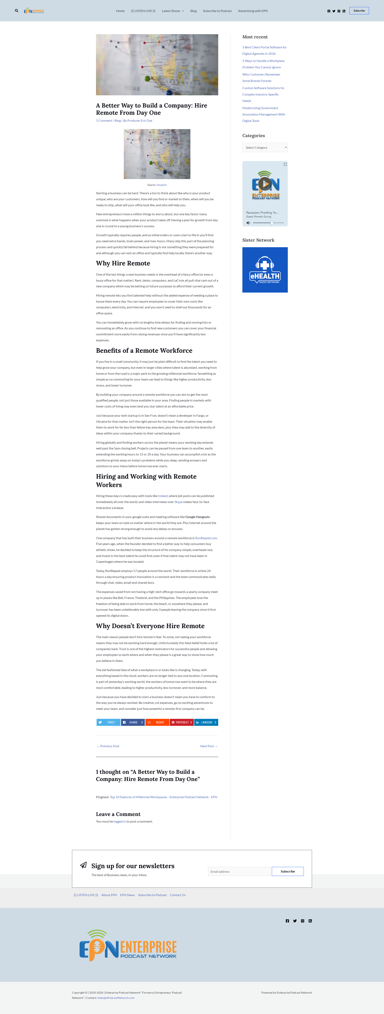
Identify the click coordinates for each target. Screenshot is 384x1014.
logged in (120, 821)
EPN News (127, 895)
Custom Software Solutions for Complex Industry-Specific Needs (263, 94)
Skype (178, 502)
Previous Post (107, 746)
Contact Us (178, 895)
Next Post (209, 746)
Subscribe (288, 871)
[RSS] (343, 11)
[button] (17, 10)
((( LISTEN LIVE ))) (86, 895)
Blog (118, 120)
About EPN (109, 895)
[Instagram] (338, 11)
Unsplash (161, 184)
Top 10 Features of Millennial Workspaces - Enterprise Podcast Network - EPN (163, 797)
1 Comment (104, 120)
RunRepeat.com (206, 538)
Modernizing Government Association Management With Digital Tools (263, 114)
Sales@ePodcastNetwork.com (116, 997)
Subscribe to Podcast (152, 895)
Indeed (163, 496)
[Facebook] (328, 11)
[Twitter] (333, 11)
